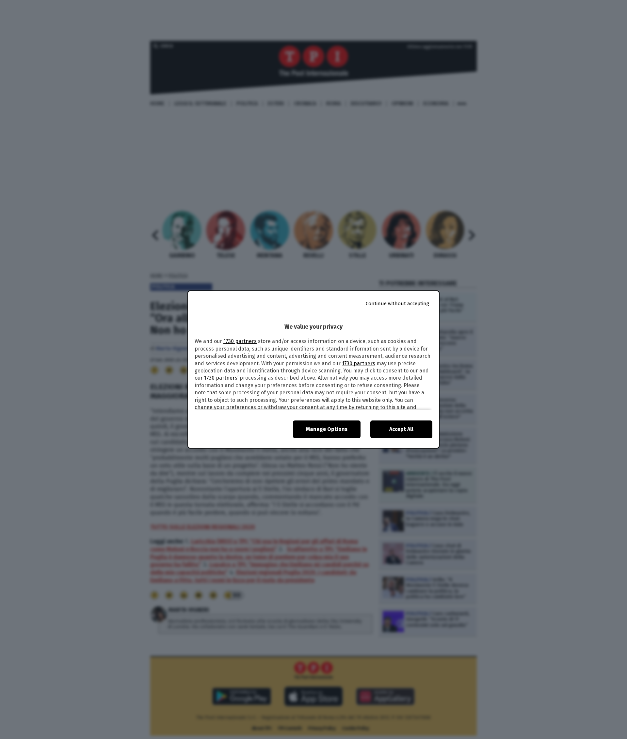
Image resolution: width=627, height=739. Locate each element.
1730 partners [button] (240, 341)
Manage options (326, 429)
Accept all (401, 429)
